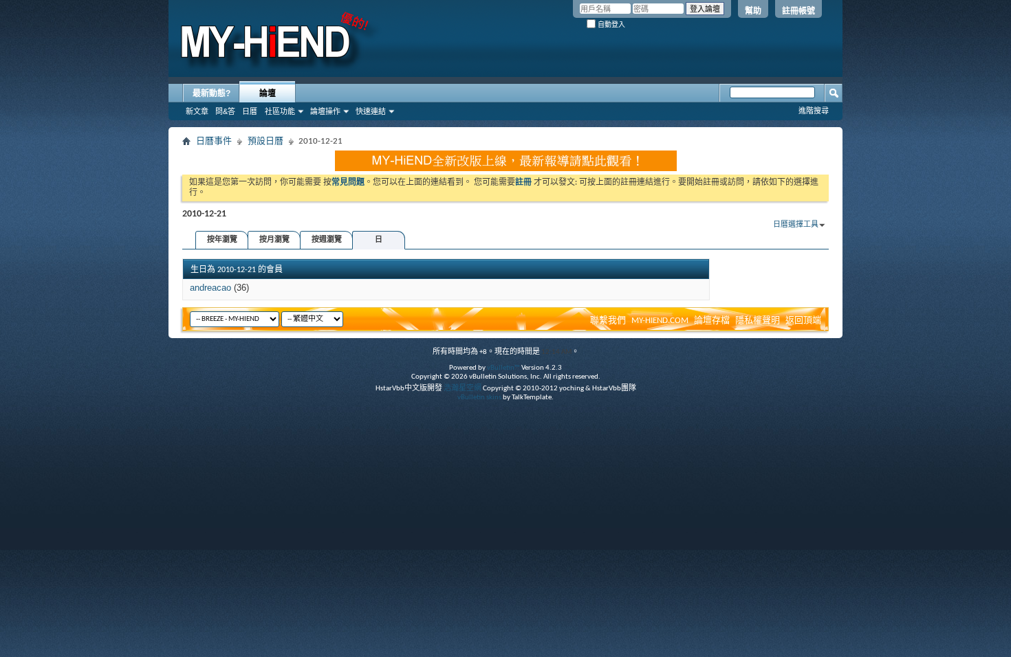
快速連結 (371, 111)
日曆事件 (214, 141)
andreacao (210, 287)
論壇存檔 (712, 320)
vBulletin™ (503, 368)
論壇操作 (325, 111)
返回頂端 (803, 320)
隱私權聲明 (757, 320)
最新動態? (211, 93)
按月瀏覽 (274, 240)
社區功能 (280, 111)
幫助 (753, 11)
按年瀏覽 (222, 240)
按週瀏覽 (327, 240)
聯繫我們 (608, 320)
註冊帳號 (798, 11)
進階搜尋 (813, 111)
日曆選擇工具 (795, 225)
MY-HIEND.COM (659, 320)
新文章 (197, 111)
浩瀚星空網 (462, 388)
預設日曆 (265, 141)
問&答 (225, 111)
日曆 (249, 111)
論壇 (267, 93)
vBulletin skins (479, 397)
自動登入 (610, 24)
